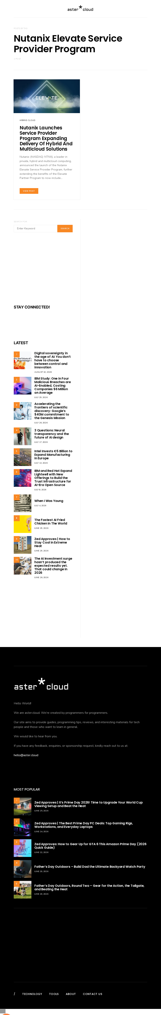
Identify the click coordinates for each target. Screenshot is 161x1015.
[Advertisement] (43, 271)
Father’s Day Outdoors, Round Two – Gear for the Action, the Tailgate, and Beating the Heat (89, 887)
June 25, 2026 (41, 810)
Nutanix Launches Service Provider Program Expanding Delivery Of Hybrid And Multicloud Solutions (46, 138)
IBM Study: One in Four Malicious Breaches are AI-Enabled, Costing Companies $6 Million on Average (52, 385)
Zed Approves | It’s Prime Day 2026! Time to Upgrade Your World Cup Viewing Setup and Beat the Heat (88, 804)
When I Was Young (48, 501)
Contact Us (92, 994)
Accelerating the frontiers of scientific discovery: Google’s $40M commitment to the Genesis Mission (51, 411)
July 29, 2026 (41, 397)
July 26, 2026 (41, 422)
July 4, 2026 (40, 505)
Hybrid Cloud (28, 120)
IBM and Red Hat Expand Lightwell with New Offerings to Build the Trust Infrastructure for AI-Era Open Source (53, 478)
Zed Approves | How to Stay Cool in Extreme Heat (52, 542)
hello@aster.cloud (26, 755)
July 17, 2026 (41, 442)
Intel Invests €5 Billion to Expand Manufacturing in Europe (53, 454)
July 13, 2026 (41, 463)
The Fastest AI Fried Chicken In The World (50, 522)
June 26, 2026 (41, 577)
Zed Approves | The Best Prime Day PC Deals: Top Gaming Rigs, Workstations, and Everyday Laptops (83, 825)
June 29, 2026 (41, 528)
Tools (54, 994)
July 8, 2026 (40, 489)
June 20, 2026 (41, 871)
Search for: (20, 221)
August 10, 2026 (43, 372)
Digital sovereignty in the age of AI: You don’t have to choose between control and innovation (52, 360)
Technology (32, 994)
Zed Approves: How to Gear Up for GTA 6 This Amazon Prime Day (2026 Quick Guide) (90, 846)
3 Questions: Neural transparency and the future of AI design (51, 434)
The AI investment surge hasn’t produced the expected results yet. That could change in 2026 (53, 565)
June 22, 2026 (41, 852)
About (71, 994)
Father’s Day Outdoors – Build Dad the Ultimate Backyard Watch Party (89, 866)
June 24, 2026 (41, 831)
